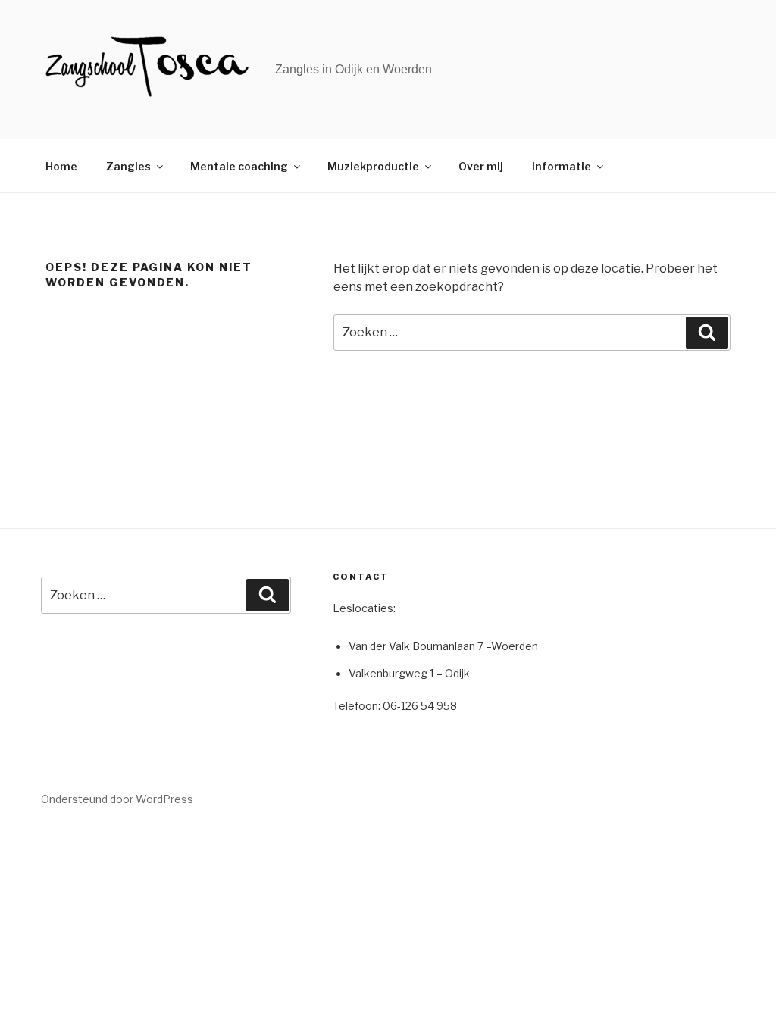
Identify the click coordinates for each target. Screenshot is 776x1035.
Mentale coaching (239, 166)
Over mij (480, 166)
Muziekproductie (373, 166)
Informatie (561, 166)
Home (61, 166)
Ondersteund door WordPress (117, 799)
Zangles (128, 166)
